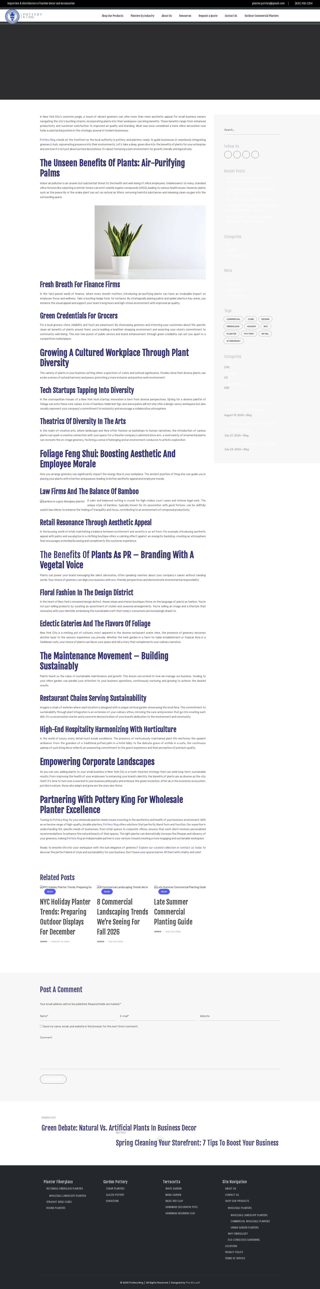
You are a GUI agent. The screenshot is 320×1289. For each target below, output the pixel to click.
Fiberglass (233, 326)
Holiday (251, 326)
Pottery (249, 334)
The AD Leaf (192, 1282)
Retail (265, 334)
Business (232, 249)
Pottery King (47, 139)
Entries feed (234, 283)
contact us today (191, 847)
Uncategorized (236, 256)
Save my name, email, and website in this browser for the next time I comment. (90, 1026)
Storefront (234, 341)
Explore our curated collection (157, 847)
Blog (46, 51)
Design (265, 319)
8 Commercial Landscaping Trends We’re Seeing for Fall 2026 (251, 191)
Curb (251, 319)
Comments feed (236, 290)
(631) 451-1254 (304, 3)
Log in (230, 277)
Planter (231, 334)
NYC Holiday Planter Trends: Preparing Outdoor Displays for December (250, 180)
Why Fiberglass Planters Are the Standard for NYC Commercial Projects (252, 208)
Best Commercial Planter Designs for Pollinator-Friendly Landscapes (249, 219)
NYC (266, 326)
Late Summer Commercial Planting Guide (173, 912)
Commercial (233, 319)
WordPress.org (236, 296)
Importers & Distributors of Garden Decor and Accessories (41, 3)
